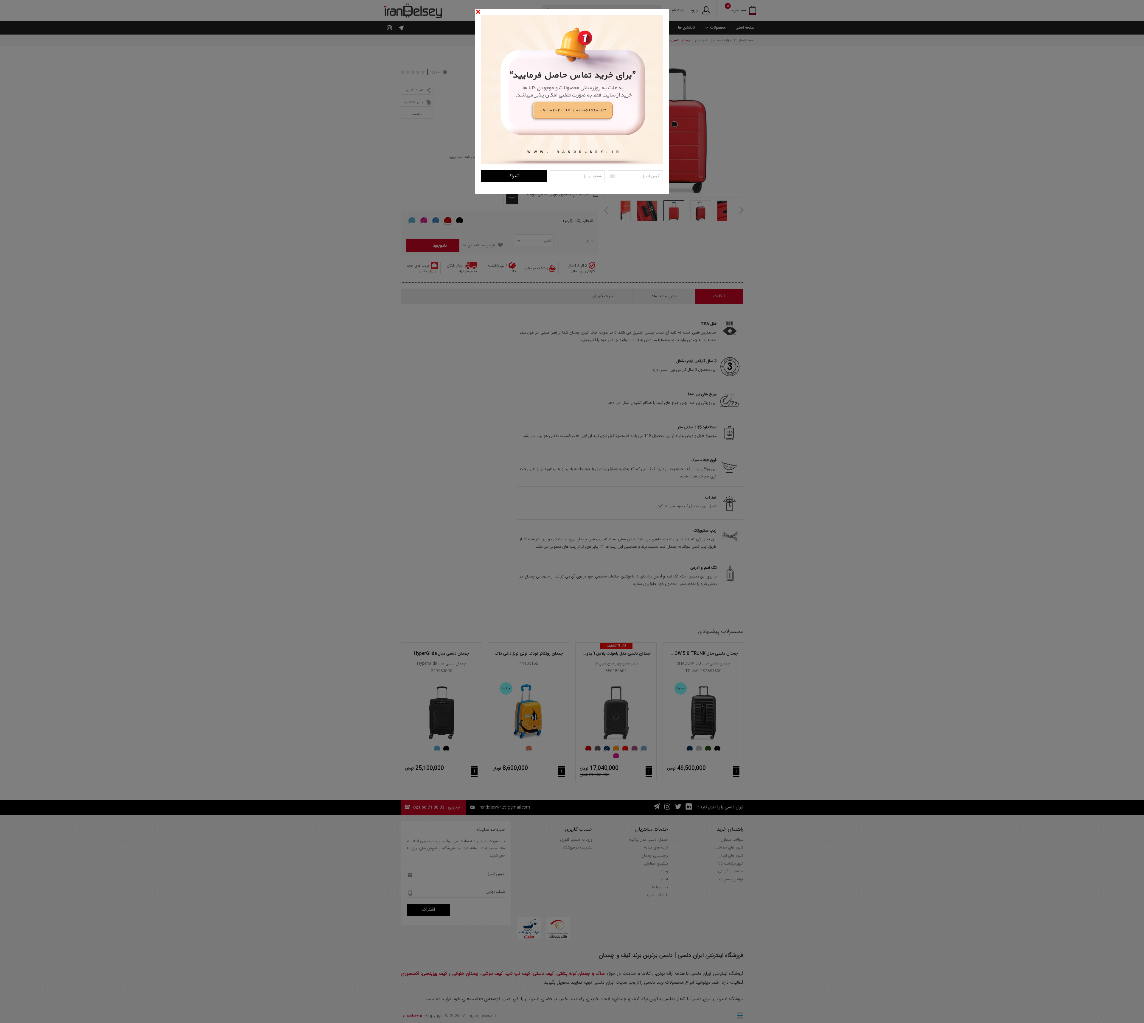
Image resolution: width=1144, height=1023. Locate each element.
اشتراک (513, 176)
